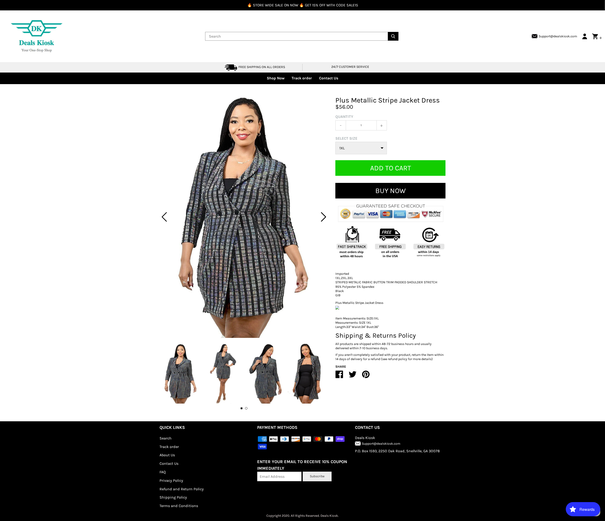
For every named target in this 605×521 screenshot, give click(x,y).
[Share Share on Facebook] (339, 376)
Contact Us (328, 78)
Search (166, 438)
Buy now (390, 190)
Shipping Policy (173, 497)
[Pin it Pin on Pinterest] (366, 376)
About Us (167, 455)
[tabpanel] (244, 217)
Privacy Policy (171, 480)
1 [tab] (241, 408)
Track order (302, 78)
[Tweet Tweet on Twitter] (353, 376)
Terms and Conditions (179, 506)
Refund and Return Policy (182, 489)
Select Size (346, 138)
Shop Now (276, 78)
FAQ (163, 472)
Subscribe (317, 476)
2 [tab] (246, 408)
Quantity (344, 116)
